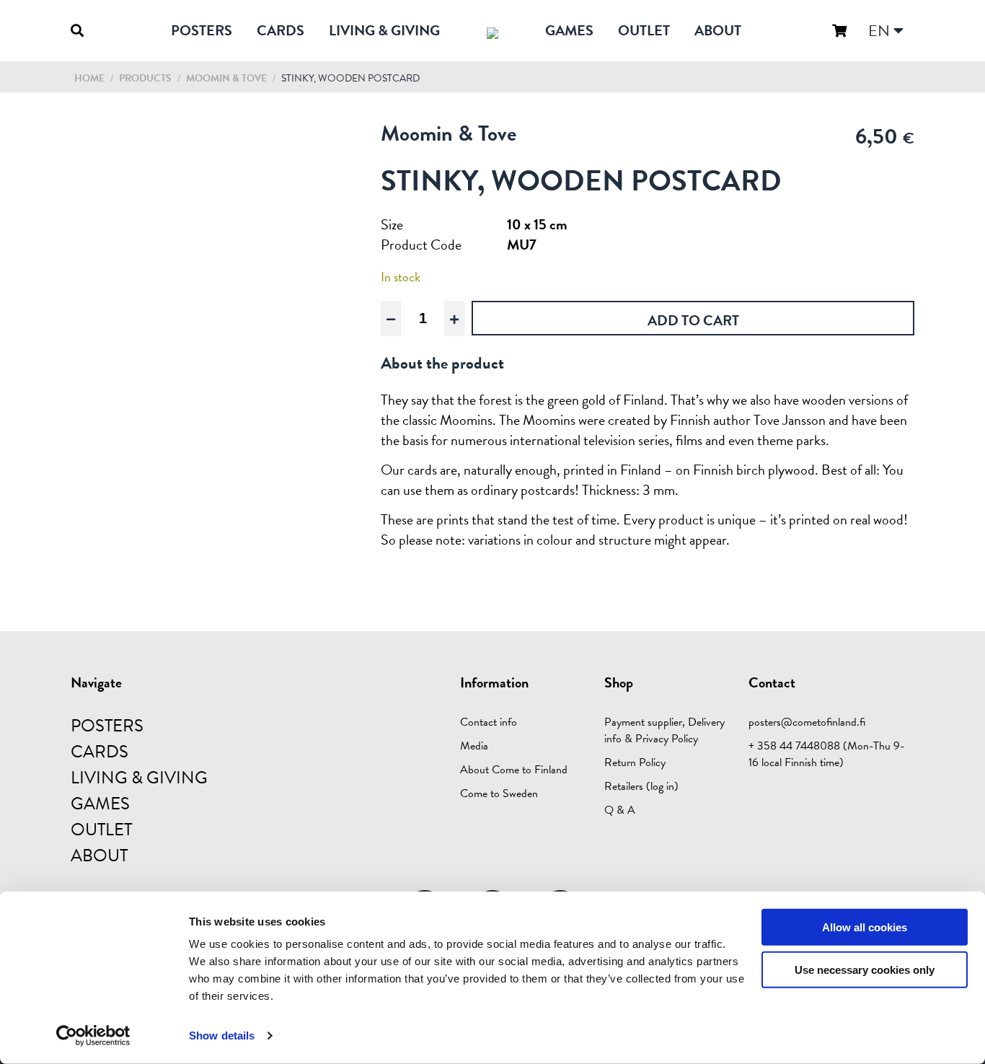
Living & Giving (384, 30)
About (717, 30)
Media (474, 746)
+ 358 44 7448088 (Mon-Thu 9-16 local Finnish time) (826, 754)
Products (145, 78)
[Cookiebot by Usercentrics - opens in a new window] (93, 1036)
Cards (280, 30)
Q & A (619, 810)
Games (569, 30)
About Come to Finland (513, 769)
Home (89, 78)
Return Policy (635, 762)
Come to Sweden (499, 793)
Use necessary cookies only (865, 970)
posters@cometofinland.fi (806, 722)
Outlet (644, 30)
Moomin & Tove (227, 78)
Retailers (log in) (641, 786)
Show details (222, 1035)
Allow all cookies (864, 927)
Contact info (488, 722)
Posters (201, 30)
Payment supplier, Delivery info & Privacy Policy (664, 730)
